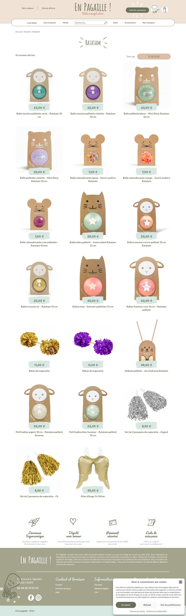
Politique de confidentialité (156, 611)
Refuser (147, 605)
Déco (115, 22)
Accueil (18, 32)
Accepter (125, 605)
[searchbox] (90, 23)
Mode (65, 22)
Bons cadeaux (28, 8)
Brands (27, 32)
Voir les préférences (170, 605)
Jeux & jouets (49, 22)
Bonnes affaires (48, 8)
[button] (180, 582)
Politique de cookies (137, 611)
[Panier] (164, 9)
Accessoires (130, 22)
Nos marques (149, 22)
